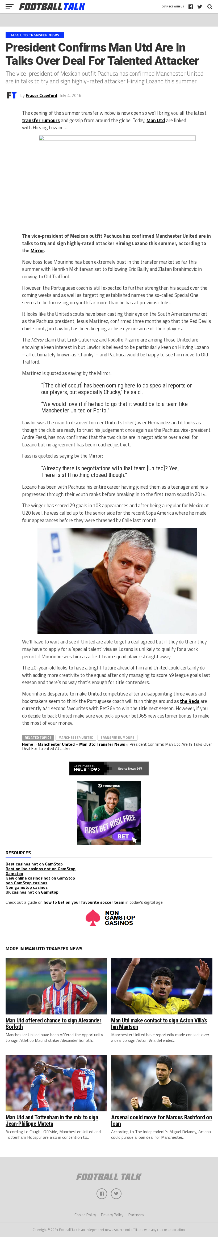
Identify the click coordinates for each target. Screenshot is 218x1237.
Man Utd (155, 120)
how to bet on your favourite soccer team (84, 902)
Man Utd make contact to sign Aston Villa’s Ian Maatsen (159, 1023)
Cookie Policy (85, 1215)
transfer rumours (41, 120)
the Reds (189, 701)
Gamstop (14, 873)
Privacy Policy (112, 1215)
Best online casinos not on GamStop (41, 868)
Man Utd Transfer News (102, 744)
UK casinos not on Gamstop (32, 892)
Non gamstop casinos (27, 887)
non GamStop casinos (26, 883)
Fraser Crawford (41, 95)
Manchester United (75, 737)
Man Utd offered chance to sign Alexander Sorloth (53, 1023)
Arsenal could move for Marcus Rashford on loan (161, 1120)
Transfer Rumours (117, 737)
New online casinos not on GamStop (40, 878)
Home (27, 744)
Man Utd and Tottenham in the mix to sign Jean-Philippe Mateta (52, 1120)
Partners (136, 1215)
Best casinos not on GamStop (34, 864)
